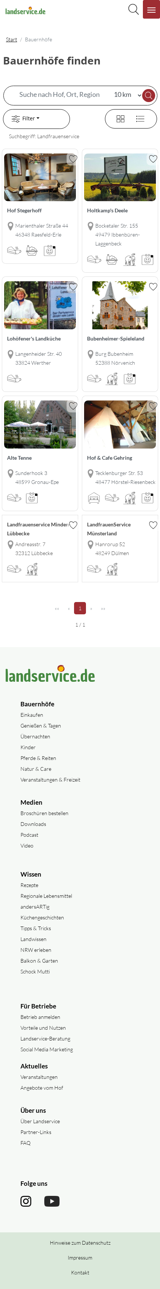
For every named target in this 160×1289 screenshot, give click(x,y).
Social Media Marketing (46, 1049)
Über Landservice (40, 1121)
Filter (28, 118)
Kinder (28, 747)
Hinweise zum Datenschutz (80, 1242)
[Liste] (137, 118)
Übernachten (35, 736)
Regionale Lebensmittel (46, 896)
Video (26, 845)
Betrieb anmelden (40, 1017)
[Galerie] (116, 118)
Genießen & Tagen (40, 725)
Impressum (80, 1257)
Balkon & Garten (39, 960)
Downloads (33, 824)
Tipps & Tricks (35, 928)
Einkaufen (31, 715)
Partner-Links (35, 1132)
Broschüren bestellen (44, 813)
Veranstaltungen (39, 1077)
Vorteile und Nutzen (43, 1027)
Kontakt (80, 1272)
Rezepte (29, 885)
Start (11, 39)
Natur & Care (35, 769)
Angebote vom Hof (41, 1087)
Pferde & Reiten (38, 758)
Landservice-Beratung (45, 1038)
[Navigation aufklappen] (151, 9)
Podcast (29, 835)
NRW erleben (35, 950)
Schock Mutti (35, 971)
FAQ (25, 1143)
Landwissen (33, 939)
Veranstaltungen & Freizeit (50, 779)
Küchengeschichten (42, 917)
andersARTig (34, 906)
